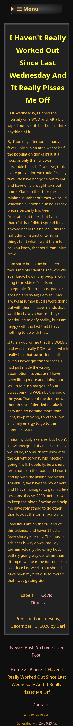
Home (17, 669)
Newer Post (22, 647)
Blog (35, 669)
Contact (40, 705)
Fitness (38, 603)
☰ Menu (28, 8)
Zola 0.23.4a (47, 723)
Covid (46, 595)
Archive (43, 647)
